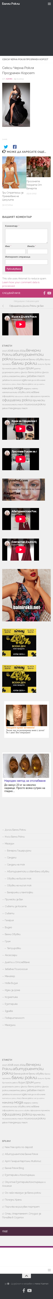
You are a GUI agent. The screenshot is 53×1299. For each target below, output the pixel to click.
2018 (10, 350)
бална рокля (21, 359)
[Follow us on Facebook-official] (44, 293)
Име (8, 246)
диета (37, 368)
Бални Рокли (11, 3)
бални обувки (36, 359)
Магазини (10, 1025)
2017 (4, 350)
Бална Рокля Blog (14, 1168)
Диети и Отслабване (17, 962)
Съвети (9, 913)
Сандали (11, 857)
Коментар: (12, 226)
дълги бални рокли (31, 372)
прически (39, 400)
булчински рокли (10, 368)
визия (21, 368)
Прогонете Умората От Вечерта (34, 185)
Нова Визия (11, 983)
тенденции (14, 408)
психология (30, 404)
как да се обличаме (36, 380)
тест (25, 408)
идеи (24, 379)
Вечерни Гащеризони (19, 850)
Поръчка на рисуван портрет (22, 1206)
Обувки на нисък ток (19, 885)
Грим (7, 941)
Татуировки (14, 948)
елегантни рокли (17, 376)
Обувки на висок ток (19, 878)
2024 (22, 350)
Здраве (9, 1011)
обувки (22, 392)
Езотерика (11, 1004)
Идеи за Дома (12, 990)
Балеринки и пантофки (20, 892)
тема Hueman (41, 1284)
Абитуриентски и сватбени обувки (28, 871)
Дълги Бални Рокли (15, 829)
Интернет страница (17, 257)
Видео (8, 927)
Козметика (11, 997)
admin (9, 79)
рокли (42, 404)
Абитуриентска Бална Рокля (21, 1154)
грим (29, 368)
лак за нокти (39, 384)
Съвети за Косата (15, 906)
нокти (35, 388)
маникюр (8, 388)
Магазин (9, 843)
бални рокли (24, 363)
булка (47, 364)
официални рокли (17, 400)
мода (18, 388)
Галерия (9, 920)
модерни (27, 388)
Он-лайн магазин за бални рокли (23, 1192)
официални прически (40, 396)
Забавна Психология (16, 969)
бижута (41, 364)
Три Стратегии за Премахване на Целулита (12, 196)
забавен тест (36, 376)
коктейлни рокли (9, 384)
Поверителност (14, 1018)
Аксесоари (11, 955)
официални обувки (22, 396)
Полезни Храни (13, 1199)
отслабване (32, 392)
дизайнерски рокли (11, 372)
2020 (16, 350)
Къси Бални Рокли (15, 836)
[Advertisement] (26, 27)
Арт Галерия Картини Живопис (23, 1161)
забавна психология (11, 380)
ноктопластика (9, 392)
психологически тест (13, 404)
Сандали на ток (16, 864)
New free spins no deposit (19, 1147)
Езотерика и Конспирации (20, 1175)
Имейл (31, 246)
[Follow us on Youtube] (49, 293)
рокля (5, 408)
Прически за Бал (14, 899)
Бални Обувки (12, 934)
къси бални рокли (25, 384)
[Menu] (49, 3)
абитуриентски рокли (23, 356)
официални (8, 396)
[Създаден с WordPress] (8, 1284)
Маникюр (10, 976)
